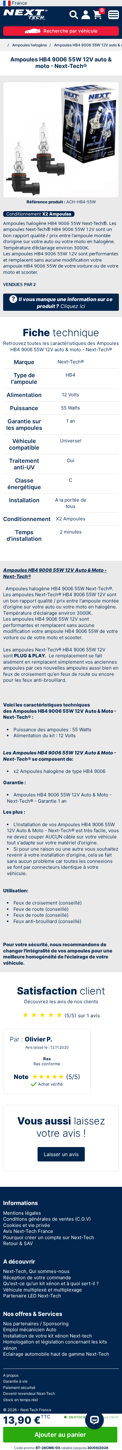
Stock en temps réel (20, 1399)
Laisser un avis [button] (61, 1154)
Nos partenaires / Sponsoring (36, 1324)
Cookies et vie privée (26, 1225)
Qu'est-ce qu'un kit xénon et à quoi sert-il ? (51, 1283)
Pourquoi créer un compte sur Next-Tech (48, 1237)
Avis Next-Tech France (28, 1231)
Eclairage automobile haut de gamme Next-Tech (56, 1354)
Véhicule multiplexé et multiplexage (42, 1290)
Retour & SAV (18, 1243)
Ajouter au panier (60, 1434)
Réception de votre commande (37, 1277)
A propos (10, 1375)
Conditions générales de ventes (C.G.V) (47, 1219)
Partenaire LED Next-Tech (32, 1296)
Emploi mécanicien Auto (29, 1330)
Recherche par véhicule (70, 31)
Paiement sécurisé (19, 1387)
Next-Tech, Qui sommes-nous (36, 1271)
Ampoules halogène (29, 45)
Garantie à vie (15, 1381)
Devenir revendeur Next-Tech (29, 1393)
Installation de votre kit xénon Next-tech (47, 1336)
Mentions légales (22, 1213)
